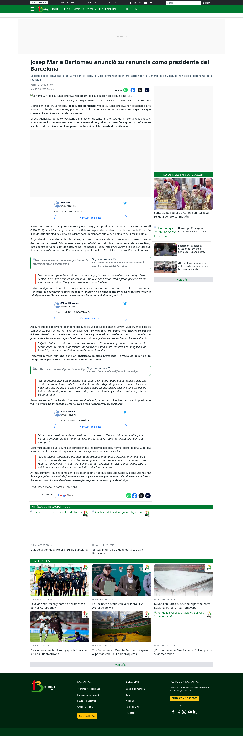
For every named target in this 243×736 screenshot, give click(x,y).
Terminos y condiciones (88, 689)
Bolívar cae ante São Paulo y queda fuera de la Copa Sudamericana (58, 652)
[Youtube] (145, 2)
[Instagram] (140, 2)
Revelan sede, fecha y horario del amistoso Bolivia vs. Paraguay (57, 606)
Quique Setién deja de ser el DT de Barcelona (59, 549)
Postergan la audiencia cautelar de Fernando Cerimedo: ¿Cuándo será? (191, 249)
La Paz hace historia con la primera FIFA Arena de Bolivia (117, 606)
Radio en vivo (132, 707)
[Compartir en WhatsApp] (125, 89)
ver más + (183, 279)
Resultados (131, 712)
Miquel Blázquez (70, 303)
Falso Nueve (68, 411)
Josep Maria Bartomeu (51, 487)
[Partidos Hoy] (151, 2)
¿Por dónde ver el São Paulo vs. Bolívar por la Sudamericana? (183, 652)
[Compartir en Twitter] (141, 495)
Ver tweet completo (90, 217)
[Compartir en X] (140, 89)
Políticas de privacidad (88, 695)
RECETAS (112, 2)
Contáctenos (87, 715)
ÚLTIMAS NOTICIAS (39, 2)
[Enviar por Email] (147, 89)
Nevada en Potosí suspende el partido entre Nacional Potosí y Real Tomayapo (182, 606)
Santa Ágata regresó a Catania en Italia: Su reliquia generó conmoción (181, 214)
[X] (135, 2)
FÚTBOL (56, 9)
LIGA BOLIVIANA (71, 9)
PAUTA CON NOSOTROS (184, 698)
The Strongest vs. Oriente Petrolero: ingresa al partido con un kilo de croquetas (120, 652)
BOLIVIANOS (89, 9)
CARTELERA (91, 2)
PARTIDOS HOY (67, 2)
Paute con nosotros (86, 700)
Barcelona (71, 487)
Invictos (65, 202)
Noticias (130, 700)
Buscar (206, 2)
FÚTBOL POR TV (129, 9)
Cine (128, 695)
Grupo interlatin (85, 707)
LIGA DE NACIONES (108, 9)
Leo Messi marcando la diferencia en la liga (112, 371)
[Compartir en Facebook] (132, 89)
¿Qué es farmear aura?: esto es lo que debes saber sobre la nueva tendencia (193, 266)
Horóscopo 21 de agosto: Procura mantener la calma (192, 230)
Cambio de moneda (135, 689)
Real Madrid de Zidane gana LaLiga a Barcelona (117, 551)
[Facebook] (130, 2)
